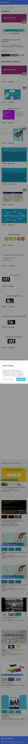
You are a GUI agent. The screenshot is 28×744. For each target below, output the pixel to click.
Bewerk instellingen (8, 379)
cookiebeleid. (19, 375)
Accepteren (21, 379)
